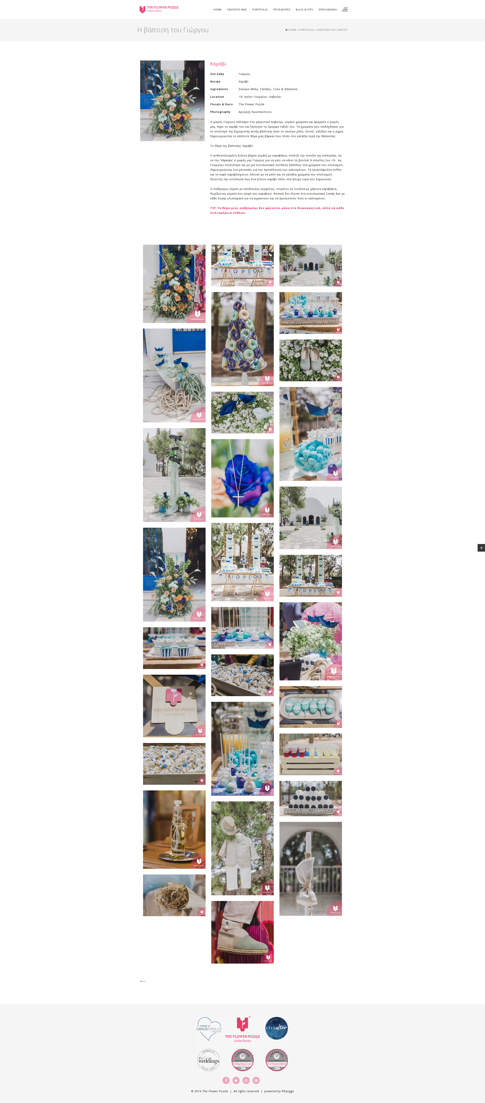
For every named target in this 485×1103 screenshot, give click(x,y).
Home (218, 9)
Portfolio (306, 29)
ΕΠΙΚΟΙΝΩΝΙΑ (328, 9)
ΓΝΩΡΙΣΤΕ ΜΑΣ (237, 9)
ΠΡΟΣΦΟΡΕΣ (282, 9)
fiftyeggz (288, 1091)
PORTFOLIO (260, 9)
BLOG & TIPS (304, 9)
